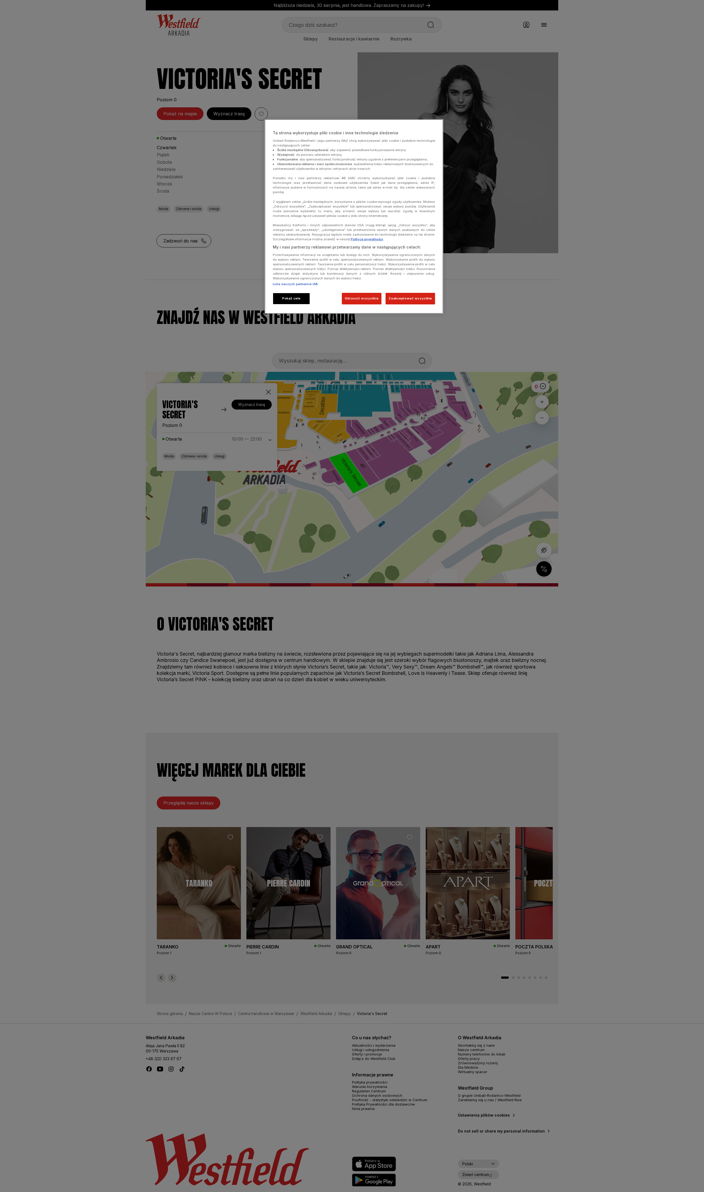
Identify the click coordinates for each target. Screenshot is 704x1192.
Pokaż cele (291, 298)
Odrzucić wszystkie (361, 298)
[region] (354, 216)
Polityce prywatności (367, 239)
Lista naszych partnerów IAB (295, 284)
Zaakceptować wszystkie (410, 298)
